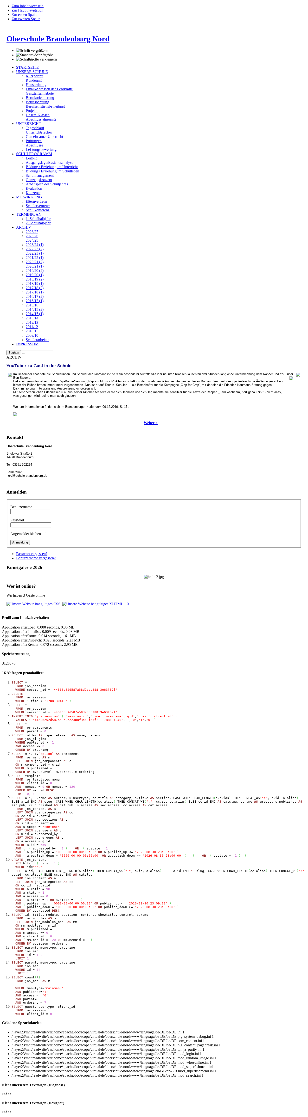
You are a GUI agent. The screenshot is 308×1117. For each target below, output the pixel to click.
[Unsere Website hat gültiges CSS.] (34, 604)
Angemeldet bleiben (26, 534)
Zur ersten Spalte (24, 14)
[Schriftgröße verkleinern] (36, 59)
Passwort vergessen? (31, 554)
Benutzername (21, 507)
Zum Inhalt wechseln (28, 6)
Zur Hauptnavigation (27, 10)
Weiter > (151, 423)
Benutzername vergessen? (36, 558)
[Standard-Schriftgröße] (34, 55)
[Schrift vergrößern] (32, 51)
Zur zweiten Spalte (26, 19)
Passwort (17, 520)
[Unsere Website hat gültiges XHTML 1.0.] (96, 604)
